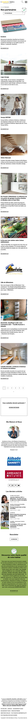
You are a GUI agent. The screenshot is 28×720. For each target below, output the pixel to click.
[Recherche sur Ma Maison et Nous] (22, 2)
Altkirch (4, 705)
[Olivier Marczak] (14, 144)
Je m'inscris (14, 539)
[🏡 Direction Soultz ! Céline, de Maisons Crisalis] (14, 670)
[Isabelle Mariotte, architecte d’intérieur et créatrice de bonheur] (14, 353)
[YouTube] (18, 485)
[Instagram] (12, 485)
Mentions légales (5, 713)
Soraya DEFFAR (6, 117)
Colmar (16, 704)
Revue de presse (15, 710)
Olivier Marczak (6, 158)
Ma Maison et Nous (6, 710)
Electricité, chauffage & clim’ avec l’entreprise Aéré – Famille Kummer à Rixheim (13, 324)
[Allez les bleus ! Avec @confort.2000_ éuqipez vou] (14, 686)
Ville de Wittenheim (7, 282)
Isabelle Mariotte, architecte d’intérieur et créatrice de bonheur (13, 367)
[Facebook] (9, 485)
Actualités (4, 708)
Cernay (24, 704)
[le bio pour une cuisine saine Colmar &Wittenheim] (14, 227)
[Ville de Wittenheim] (14, 269)
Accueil (2, 7)
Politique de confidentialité (18, 713)
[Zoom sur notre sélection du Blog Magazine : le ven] (14, 653)
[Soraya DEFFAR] (14, 104)
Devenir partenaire (14, 407)
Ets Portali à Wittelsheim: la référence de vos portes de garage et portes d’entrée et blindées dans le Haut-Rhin (14, 198)
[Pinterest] (15, 485)
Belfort (23, 705)
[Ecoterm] (14, 26)
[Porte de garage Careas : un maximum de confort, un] (14, 604)
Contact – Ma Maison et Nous (15, 708)
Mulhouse (21, 704)
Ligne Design (5, 77)
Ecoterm (3, 37)
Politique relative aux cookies (9, 715)
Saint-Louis (8, 705)
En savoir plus (4, 48)
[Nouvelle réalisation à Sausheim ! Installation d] (14, 637)
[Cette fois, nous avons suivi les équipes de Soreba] (14, 621)
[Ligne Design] (14, 64)
